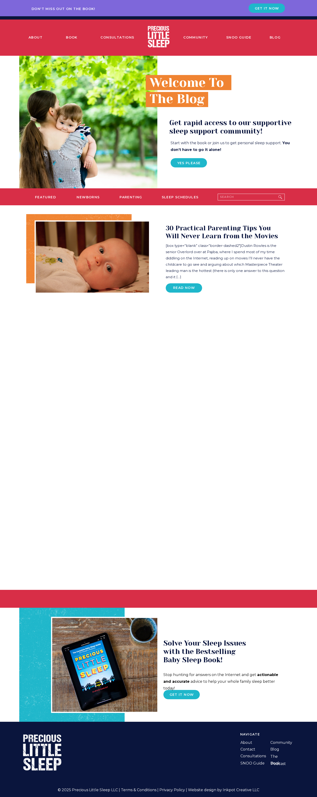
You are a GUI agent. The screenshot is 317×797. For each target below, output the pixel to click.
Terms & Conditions (138, 790)
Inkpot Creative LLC (241, 790)
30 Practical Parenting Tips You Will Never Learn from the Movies (222, 232)
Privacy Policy (172, 790)
